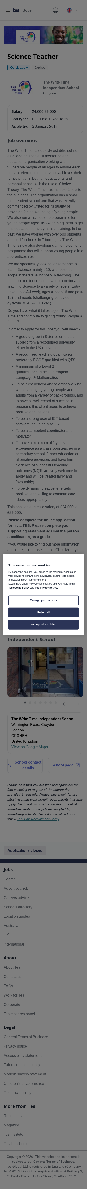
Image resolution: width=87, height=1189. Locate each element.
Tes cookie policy (18, 587)
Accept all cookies (43, 624)
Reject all (43, 612)
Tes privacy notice (46, 587)
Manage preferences (43, 600)
